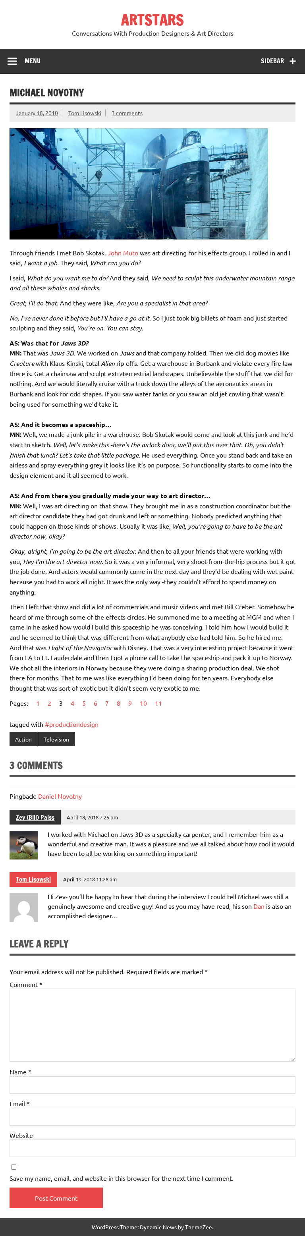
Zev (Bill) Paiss (35, 817)
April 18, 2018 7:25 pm (92, 817)
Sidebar (272, 60)
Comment (26, 984)
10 (143, 703)
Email (20, 1103)
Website (21, 1135)
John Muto (123, 253)
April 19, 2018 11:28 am (90, 879)
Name (20, 1071)
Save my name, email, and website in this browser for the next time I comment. (122, 1178)
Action (23, 739)
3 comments (127, 112)
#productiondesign (71, 724)
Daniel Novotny (60, 796)
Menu (33, 60)
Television (56, 739)
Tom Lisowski (84, 112)
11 (158, 703)
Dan (258, 906)
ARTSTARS (152, 20)
